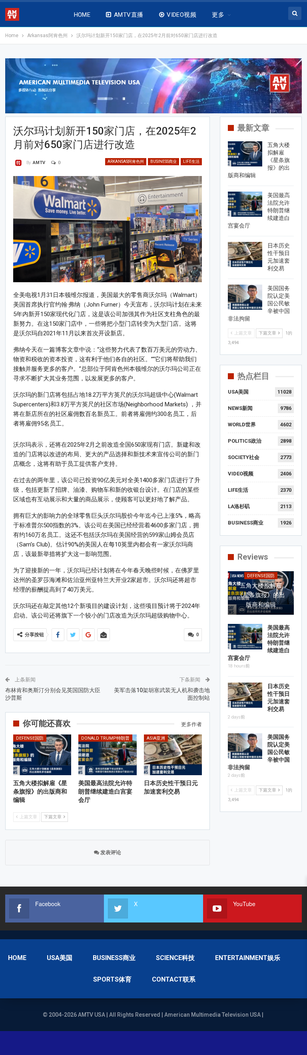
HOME (82, 14)
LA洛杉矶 (239, 506)
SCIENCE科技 (175, 958)
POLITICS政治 (244, 441)
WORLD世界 (242, 425)
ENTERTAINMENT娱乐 (247, 958)
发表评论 (110, 852)
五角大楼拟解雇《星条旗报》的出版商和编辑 (261, 595)
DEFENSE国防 (30, 738)
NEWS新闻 (240, 408)
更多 (218, 14)
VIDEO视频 (181, 14)
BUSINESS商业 (163, 161)
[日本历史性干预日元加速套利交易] (173, 754)
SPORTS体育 (112, 979)
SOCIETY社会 (243, 457)
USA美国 (238, 392)
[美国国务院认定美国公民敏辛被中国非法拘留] (245, 297)
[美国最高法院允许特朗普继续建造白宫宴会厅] (107, 754)
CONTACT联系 (173, 979)
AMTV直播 (129, 14)
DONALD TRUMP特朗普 (105, 738)
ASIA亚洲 (156, 738)
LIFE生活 (191, 161)
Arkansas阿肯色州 (126, 161)
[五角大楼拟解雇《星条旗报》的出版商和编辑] (42, 754)
